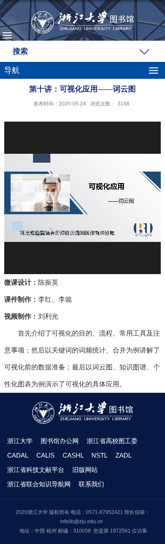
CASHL (73, 455)
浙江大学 (20, 440)
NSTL (99, 455)
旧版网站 (85, 469)
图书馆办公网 (60, 440)
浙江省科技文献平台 (35, 469)
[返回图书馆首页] (82, 22)
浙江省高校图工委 (112, 440)
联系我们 (91, 484)
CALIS (45, 455)
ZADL (124, 455)
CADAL (17, 455)
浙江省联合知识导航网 (39, 484)
